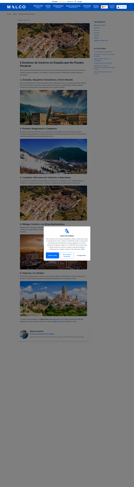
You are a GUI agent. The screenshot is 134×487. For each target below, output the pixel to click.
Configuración (81, 255)
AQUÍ (82, 249)
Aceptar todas (52, 255)
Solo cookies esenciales (67, 255)
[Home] (16, 6)
